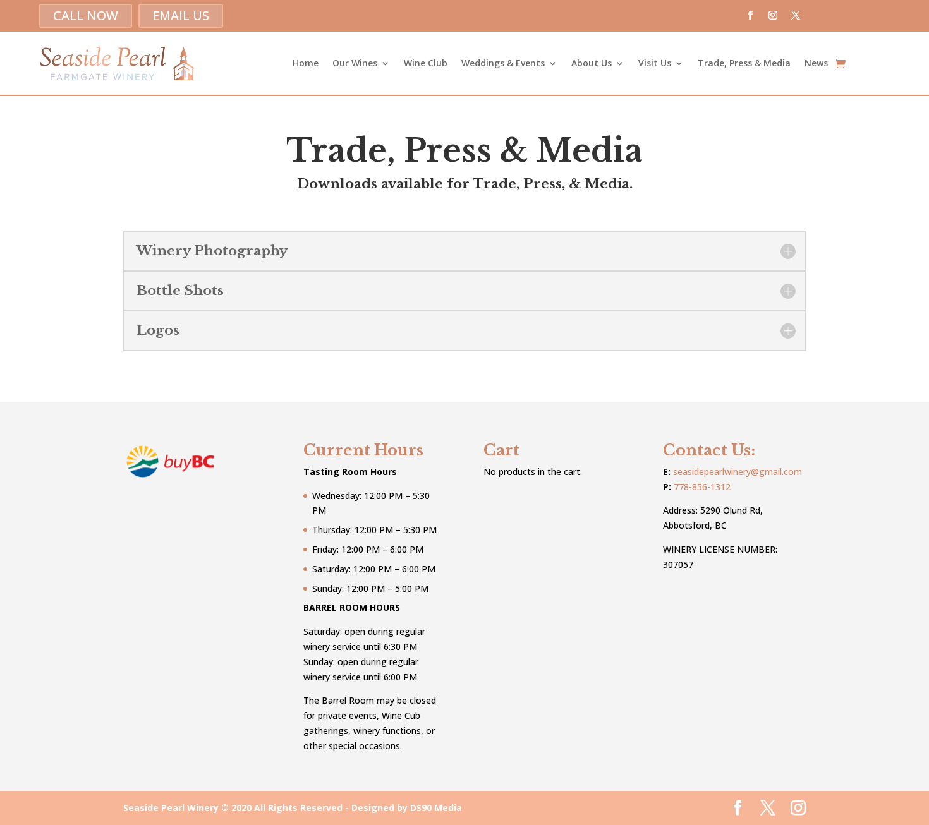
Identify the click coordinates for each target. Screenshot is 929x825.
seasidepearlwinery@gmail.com (737, 472)
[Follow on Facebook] (750, 15)
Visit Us (654, 63)
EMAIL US (180, 15)
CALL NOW (85, 15)
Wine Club (425, 63)
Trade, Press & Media (744, 63)
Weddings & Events (503, 63)
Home (306, 63)
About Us (591, 63)
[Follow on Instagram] (773, 15)
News (816, 63)
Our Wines (354, 63)
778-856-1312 (702, 487)
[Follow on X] (796, 15)
